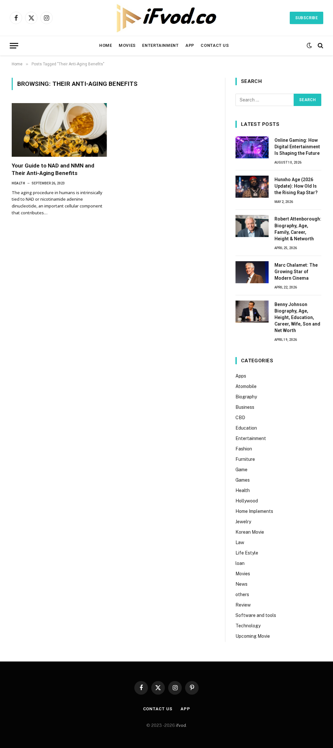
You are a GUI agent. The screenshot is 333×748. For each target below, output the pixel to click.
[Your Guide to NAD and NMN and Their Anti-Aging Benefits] (59, 130)
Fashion (243, 448)
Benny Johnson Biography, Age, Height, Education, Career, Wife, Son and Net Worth (297, 317)
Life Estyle (246, 552)
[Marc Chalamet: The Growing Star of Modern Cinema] (252, 272)
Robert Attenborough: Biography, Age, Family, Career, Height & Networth (297, 228)
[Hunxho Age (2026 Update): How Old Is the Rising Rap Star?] (252, 187)
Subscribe (306, 18)
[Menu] (14, 45)
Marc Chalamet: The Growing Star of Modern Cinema (296, 271)
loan (240, 563)
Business (244, 407)
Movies (127, 45)
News (241, 584)
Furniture (245, 459)
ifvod (181, 725)
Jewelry (243, 521)
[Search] (319, 45)
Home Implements (254, 511)
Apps (240, 376)
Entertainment (160, 45)
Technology (247, 625)
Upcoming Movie (252, 636)
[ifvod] (166, 18)
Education (246, 428)
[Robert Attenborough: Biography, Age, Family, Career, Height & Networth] (252, 226)
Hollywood (246, 500)
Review (243, 605)
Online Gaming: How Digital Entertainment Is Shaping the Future (297, 147)
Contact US (215, 45)
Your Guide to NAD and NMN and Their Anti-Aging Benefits (53, 169)
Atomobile (246, 386)
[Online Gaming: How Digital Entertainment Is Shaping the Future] (252, 147)
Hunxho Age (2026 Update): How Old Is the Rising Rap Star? (296, 186)
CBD (240, 417)
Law (239, 542)
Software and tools (255, 615)
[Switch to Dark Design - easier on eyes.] (309, 45)
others (242, 594)
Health (18, 183)
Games (242, 480)
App (189, 45)
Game (241, 469)
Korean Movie (249, 532)
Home (105, 45)
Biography (246, 396)
